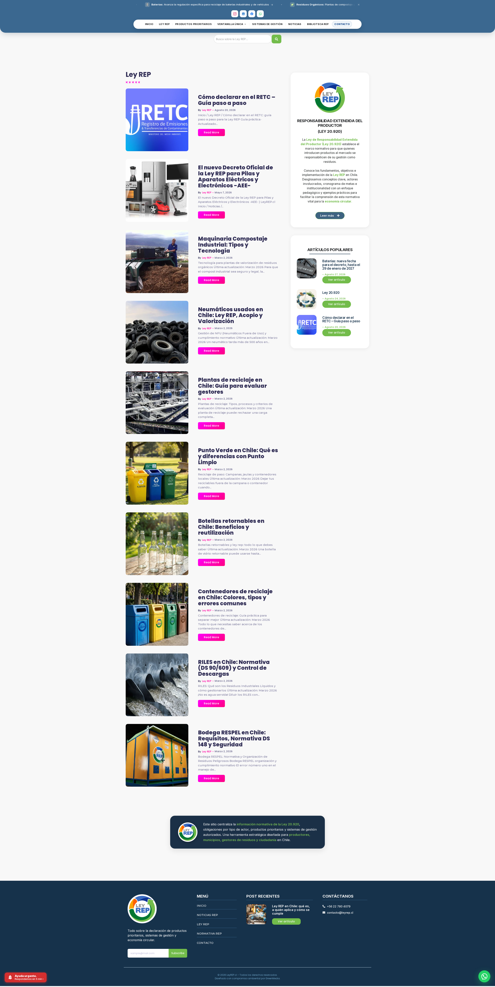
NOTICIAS (294, 24)
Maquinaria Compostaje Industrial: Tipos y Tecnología (232, 245)
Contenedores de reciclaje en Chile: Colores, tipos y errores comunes (235, 597)
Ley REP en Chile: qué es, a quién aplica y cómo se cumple (291, 909)
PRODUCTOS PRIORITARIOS (193, 24)
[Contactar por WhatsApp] (484, 976)
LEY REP (164, 24)
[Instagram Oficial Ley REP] (234, 13)
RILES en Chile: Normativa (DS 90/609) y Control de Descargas (234, 668)
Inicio (201, 905)
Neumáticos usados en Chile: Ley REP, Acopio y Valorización (230, 315)
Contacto (205, 943)
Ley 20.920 (330, 293)
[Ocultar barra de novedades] (358, 4)
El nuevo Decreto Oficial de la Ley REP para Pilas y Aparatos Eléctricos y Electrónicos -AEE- (235, 177)
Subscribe (177, 953)
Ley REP (203, 924)
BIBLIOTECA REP (318, 24)
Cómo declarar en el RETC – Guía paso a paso (236, 100)
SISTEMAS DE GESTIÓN (267, 24)
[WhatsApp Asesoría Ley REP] (260, 13)
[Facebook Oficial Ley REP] (251, 13)
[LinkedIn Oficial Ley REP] (243, 13)
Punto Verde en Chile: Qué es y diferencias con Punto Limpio (238, 456)
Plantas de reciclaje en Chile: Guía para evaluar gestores (232, 386)
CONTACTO (342, 24)
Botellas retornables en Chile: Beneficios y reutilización (231, 527)
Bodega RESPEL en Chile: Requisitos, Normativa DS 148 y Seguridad (234, 739)
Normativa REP (209, 933)
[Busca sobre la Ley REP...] (276, 39)
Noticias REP (207, 915)
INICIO (149, 24)
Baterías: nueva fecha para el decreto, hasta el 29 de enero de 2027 (341, 264)
